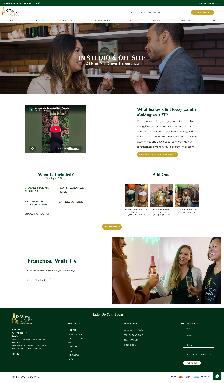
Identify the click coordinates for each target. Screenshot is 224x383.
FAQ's (70, 351)
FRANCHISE (73, 347)
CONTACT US (73, 355)
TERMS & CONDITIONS (133, 335)
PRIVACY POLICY (131, 340)
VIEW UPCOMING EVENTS (208, 3)
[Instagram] (13, 354)
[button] (102, 20)
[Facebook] (18, 354)
